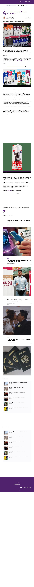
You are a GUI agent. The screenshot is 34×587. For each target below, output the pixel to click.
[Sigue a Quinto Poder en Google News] (29, 487)
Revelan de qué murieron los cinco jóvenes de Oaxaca (16, 397)
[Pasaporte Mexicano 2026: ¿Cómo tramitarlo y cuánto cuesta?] (17, 360)
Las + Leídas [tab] (5, 378)
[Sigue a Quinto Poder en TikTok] (27, 487)
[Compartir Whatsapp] (30, 18)
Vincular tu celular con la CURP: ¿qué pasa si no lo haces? (18, 221)
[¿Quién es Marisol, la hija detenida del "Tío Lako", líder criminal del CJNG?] (6, 394)
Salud (3, 212)
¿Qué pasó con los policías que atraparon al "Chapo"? (16, 387)
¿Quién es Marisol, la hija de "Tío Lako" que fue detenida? (17, 392)
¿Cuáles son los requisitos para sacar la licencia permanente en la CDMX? (19, 260)
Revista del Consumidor (21, 60)
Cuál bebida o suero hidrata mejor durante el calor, (15, 66)
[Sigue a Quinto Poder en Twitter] (23, 487)
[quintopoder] (25, 2)
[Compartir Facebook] (26, 18)
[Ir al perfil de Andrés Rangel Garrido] (4, 17)
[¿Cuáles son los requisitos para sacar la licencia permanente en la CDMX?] (17, 281)
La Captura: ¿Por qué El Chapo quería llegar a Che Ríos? (17, 402)
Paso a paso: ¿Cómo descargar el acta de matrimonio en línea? (17, 300)
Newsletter (4, 210)
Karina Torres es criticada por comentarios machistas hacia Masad (18, 407)
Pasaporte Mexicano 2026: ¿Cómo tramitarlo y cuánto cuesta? (19, 339)
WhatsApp (4, 208)
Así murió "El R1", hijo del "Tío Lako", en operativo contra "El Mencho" (18, 382)
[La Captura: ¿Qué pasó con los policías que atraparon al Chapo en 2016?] (6, 389)
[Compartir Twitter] (28, 18)
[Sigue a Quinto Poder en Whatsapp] (20, 487)
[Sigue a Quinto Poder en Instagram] (24, 487)
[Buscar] (8, 5)
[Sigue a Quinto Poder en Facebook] (21, 487)
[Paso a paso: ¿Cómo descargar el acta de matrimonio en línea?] (17, 320)
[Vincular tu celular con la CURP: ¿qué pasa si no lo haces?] (17, 241)
